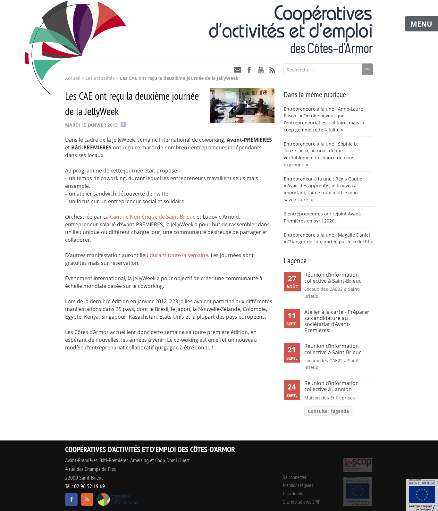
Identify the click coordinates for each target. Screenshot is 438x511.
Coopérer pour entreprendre (118, 499)
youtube (261, 70)
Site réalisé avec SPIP (301, 501)
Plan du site (293, 493)
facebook (249, 70)
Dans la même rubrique (315, 94)
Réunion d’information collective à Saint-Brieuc (332, 277)
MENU (421, 24)
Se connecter (294, 477)
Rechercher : (300, 70)
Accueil (72, 78)
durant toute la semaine (179, 255)
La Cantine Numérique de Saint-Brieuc (149, 216)
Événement (422, 495)
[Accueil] (219, 29)
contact (237, 70)
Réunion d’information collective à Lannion (331, 386)
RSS (272, 70)
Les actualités (100, 78)
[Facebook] (123, 124)
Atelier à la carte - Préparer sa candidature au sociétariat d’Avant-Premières (336, 321)
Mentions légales (298, 485)
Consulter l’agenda (328, 411)
